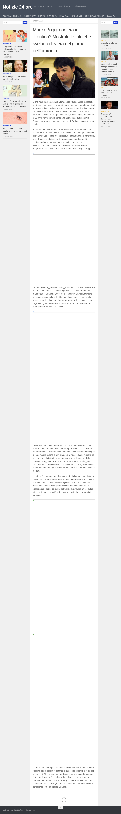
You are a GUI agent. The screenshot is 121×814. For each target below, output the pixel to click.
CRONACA (17, 16)
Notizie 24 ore (18, 6)
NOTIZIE (103, 40)
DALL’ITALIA (64, 16)
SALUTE (41, 16)
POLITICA (7, 16)
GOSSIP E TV (30, 16)
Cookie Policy (112, 16)
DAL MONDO (77, 16)
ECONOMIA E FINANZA (94, 16)
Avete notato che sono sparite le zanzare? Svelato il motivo (15, 131)
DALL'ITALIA (38, 21)
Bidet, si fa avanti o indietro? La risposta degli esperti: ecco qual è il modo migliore (15, 103)
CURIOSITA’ (52, 16)
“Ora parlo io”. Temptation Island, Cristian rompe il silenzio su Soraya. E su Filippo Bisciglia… (109, 119)
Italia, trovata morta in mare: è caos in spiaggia (109, 92)
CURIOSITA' (7, 44)
